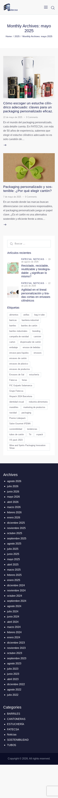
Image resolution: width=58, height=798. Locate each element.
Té (30, 434)
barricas (13, 320)
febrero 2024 (14, 632)
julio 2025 (12, 549)
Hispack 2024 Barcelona (20, 396)
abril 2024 (13, 622)
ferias (24, 380)
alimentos (13, 315)
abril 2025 (13, 564)
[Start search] (53, 7)
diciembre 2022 (16, 684)
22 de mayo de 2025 (12, 117)
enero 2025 (13, 580)
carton (12, 342)
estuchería (34, 374)
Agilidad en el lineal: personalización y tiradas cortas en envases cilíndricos (35, 295)
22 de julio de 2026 (35, 284)
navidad (13, 412)
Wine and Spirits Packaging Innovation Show (27, 446)
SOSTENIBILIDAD (18, 739)
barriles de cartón (29, 325)
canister (37, 336)
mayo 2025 (13, 559)
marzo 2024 (14, 627)
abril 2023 (13, 679)
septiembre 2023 (16, 658)
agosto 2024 (14, 606)
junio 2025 (13, 554)
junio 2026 (13, 491)
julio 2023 (12, 668)
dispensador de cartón (30, 342)
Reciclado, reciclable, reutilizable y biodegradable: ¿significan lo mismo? (35, 271)
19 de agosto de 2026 (35, 260)
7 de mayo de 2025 (12, 197)
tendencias (32, 429)
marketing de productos (34, 407)
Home (9, 36)
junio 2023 (13, 674)
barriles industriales (18, 331)
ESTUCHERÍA (15, 724)
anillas (26, 315)
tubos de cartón (16, 434)
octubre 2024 (14, 595)
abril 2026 (13, 502)
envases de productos (19, 369)
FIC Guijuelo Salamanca (20, 385)
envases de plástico (18, 364)
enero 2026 (13, 517)
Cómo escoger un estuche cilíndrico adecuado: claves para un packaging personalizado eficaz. (28, 107)
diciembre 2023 (16, 642)
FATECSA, (27, 259)
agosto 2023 (14, 663)
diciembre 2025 (16, 522)
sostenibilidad (15, 429)
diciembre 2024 (16, 585)
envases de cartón (18, 358)
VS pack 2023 (16, 440)
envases (38, 353)
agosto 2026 (14, 481)
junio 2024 (13, 616)
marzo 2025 (14, 569)
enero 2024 (13, 637)
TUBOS (11, 745)
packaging (26, 412)
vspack (39, 434)
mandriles (13, 407)
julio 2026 (12, 486)
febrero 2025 (14, 575)
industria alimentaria (38, 402)
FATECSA (13, 729)
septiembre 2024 (16, 601)
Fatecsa (13, 380)
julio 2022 (12, 694)
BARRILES (13, 713)
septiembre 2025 (16, 538)
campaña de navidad (19, 336)
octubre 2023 (14, 653)
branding (36, 331)
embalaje (13, 347)
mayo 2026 (13, 496)
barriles (12, 325)
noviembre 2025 (16, 528)
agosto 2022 (14, 689)
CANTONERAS (16, 719)
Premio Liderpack (17, 418)
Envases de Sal (16, 374)
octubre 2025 (14, 533)
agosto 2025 (14, 543)
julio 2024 (12, 611)
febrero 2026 (14, 512)
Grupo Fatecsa (16, 391)
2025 (17, 36)
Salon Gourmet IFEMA (20, 423)
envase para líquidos (19, 353)
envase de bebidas (31, 347)
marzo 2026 (14, 507)
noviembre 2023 (16, 648)
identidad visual (16, 402)
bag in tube (39, 315)
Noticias (38, 259)
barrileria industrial (30, 320)
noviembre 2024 (16, 590)
